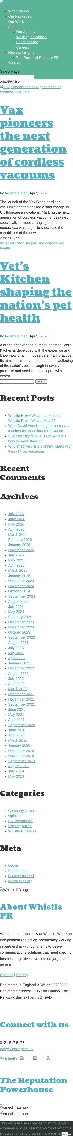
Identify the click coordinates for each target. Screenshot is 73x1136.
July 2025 (16, 555)
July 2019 (16, 771)
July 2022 (16, 679)
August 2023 (18, 642)
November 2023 (21, 627)
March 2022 (17, 689)
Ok (65, 1133)
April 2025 (16, 565)
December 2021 (21, 694)
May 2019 (16, 776)
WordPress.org (20, 881)
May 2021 (16, 715)
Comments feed (21, 876)
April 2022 (16, 684)
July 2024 (16, 607)
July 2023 (16, 648)
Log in (13, 865)
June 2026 (16, 519)
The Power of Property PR (37, 58)
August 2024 (18, 601)
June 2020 (16, 730)
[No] (69, 1134)
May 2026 (16, 524)
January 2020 (19, 745)
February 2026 (20, 540)
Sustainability (27, 42)
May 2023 (16, 653)
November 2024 (21, 586)
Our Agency (25, 32)
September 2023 (21, 637)
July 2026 (16, 514)
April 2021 (16, 720)
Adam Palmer (16, 193)
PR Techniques (20, 821)
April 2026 (16, 529)
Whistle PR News (22, 831)
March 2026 (17, 534)
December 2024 (21, 581)
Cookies (6, 975)
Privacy (22, 975)
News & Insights (21, 52)
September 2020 (21, 725)
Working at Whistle (31, 37)
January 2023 (19, 663)
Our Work (16, 22)
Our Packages (19, 16)
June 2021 (16, 709)
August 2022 (18, 674)
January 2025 (19, 576)
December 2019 (21, 751)
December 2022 (21, 668)
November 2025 (21, 550)
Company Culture (22, 811)
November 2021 (21, 699)
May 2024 (16, 612)
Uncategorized (20, 826)
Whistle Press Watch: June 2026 (34, 415)
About (13, 27)
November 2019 (21, 756)
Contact (14, 63)
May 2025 (16, 560)
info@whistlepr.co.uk (16, 1049)
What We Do (18, 11)
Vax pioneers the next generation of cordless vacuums (33, 142)
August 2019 (18, 766)
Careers (22, 47)
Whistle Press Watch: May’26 (31, 421)
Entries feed (18, 871)
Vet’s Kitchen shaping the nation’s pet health (36, 292)
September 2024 (21, 596)
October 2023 (19, 632)
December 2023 (21, 622)
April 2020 (16, 735)
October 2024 (19, 591)
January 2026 (19, 545)
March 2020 (17, 740)
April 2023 (16, 658)
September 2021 (21, 704)
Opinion (14, 816)
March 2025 (17, 570)
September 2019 (21, 761)
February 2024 (20, 617)
